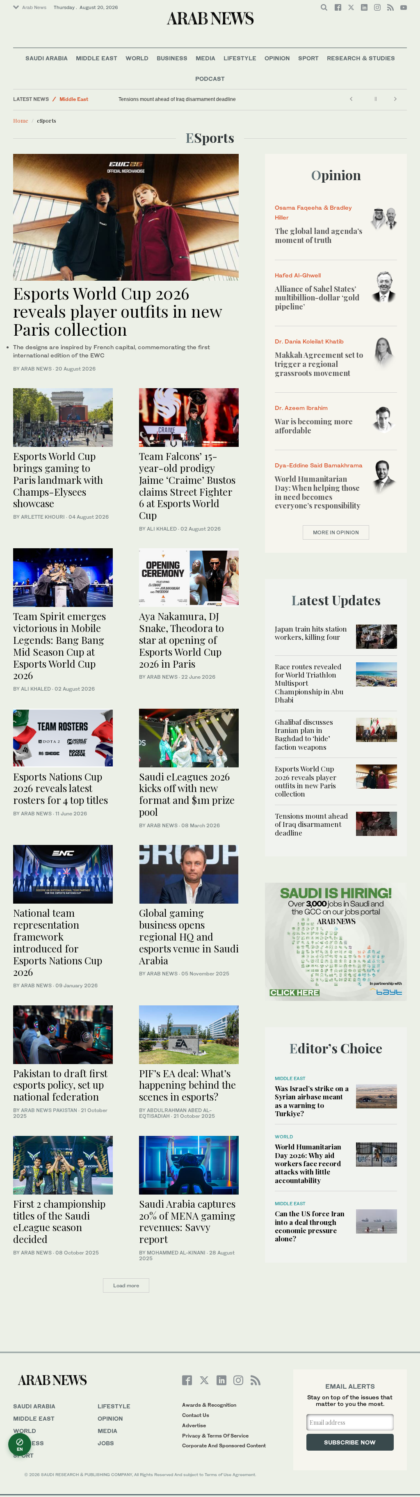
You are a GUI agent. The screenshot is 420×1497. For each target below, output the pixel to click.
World (137, 58)
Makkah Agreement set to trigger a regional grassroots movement (319, 364)
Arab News (34, 7)
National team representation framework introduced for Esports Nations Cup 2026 (57, 942)
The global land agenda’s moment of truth (318, 235)
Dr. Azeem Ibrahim (301, 407)
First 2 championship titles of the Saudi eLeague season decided (59, 1221)
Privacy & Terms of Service (215, 1436)
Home (20, 120)
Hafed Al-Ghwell (298, 275)
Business (172, 58)
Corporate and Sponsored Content (224, 1445)
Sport (308, 58)
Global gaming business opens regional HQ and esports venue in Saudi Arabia (189, 936)
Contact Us (195, 1415)
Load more (126, 1285)
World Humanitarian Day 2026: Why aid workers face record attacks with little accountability (308, 1163)
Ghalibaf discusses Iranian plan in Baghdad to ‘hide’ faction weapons (304, 734)
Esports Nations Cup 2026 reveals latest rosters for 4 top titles (60, 788)
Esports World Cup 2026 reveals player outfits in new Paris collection (117, 311)
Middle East (96, 58)
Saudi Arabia (46, 58)
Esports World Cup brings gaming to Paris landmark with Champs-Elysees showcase (58, 479)
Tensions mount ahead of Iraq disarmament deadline (177, 99)
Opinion (277, 58)
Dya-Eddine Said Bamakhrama (319, 465)
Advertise (194, 1425)
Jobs (106, 1443)
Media (205, 58)
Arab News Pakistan (49, 1110)
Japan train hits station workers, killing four (311, 632)
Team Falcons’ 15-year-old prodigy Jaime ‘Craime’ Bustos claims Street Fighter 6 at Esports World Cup (187, 485)
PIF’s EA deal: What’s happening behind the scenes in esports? (187, 1085)
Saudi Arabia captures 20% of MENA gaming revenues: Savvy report (187, 1221)
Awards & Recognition (209, 1405)
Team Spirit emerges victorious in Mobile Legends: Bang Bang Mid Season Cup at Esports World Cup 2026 (59, 645)
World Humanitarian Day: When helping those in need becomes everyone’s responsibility (318, 492)
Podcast (210, 78)
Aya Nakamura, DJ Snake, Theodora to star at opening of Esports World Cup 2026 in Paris (181, 639)
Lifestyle (240, 58)
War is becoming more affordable (314, 426)
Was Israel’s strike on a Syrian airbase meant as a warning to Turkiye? (312, 1101)
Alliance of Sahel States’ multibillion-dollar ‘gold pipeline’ (317, 297)
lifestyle (114, 1406)
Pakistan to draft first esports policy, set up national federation (60, 1085)
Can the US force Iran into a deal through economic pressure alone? (310, 1226)
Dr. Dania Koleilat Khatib (309, 341)
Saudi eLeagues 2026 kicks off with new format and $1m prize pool (187, 794)
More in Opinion (336, 532)
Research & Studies (361, 58)
